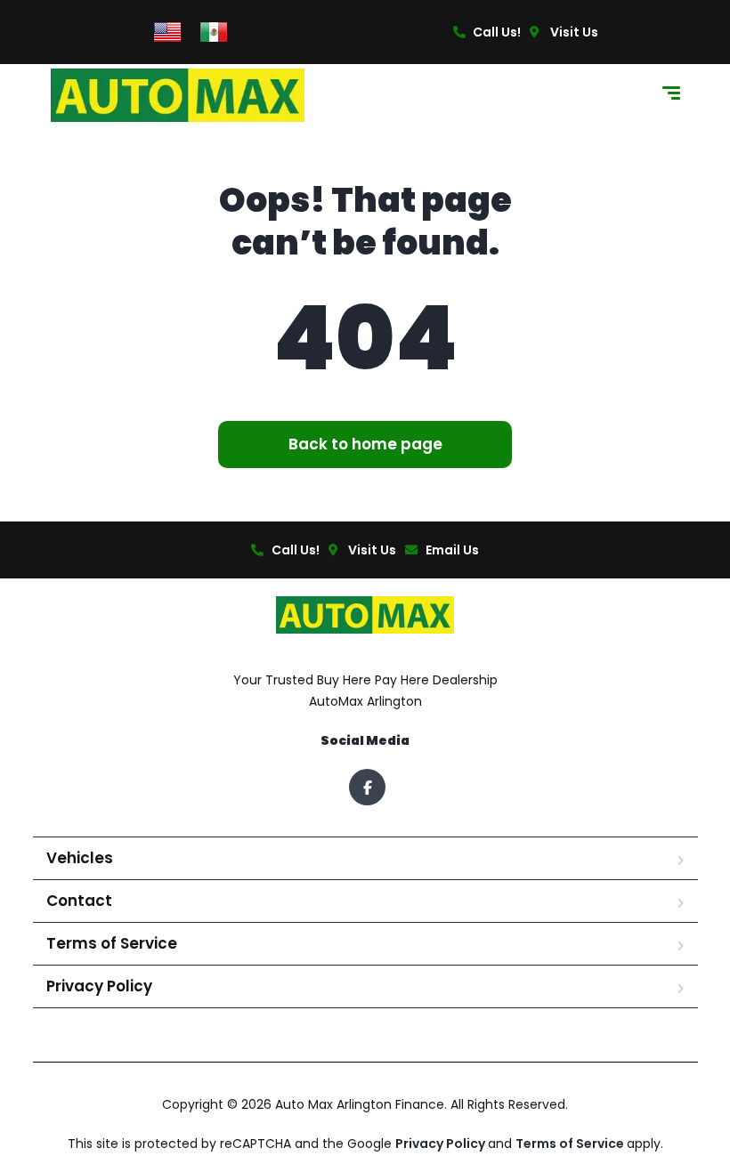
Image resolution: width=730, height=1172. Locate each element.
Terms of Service (111, 943)
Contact (79, 900)
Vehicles (79, 858)
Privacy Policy (99, 986)
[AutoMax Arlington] (178, 95)
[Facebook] (367, 787)
